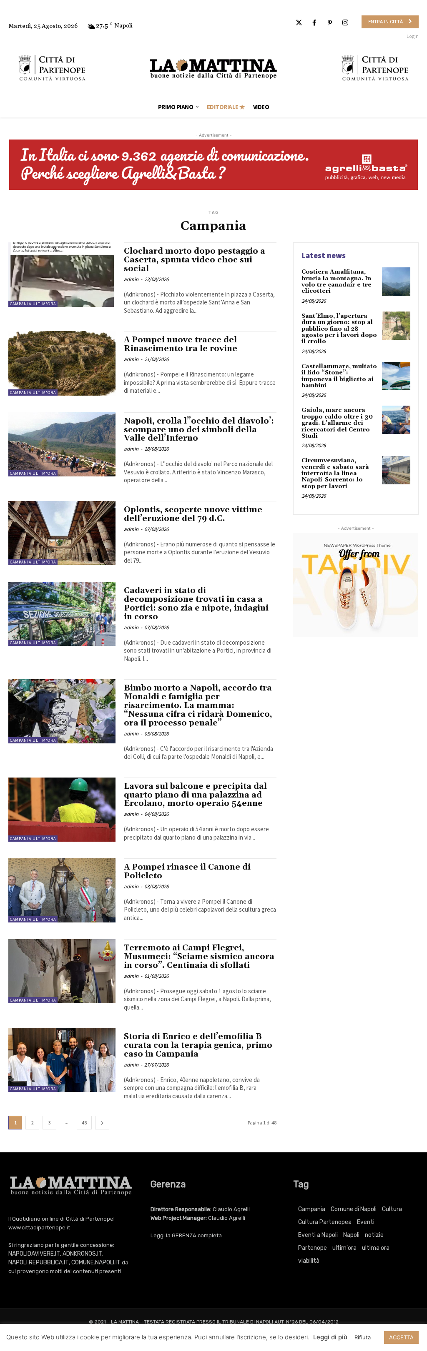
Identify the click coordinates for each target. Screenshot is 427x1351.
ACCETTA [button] (401, 1337)
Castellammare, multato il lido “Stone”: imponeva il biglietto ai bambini (339, 376)
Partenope (312, 1247)
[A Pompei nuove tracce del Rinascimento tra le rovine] (62, 363)
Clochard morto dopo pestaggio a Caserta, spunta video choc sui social (194, 260)
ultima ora (375, 1247)
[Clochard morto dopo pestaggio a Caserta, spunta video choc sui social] (62, 274)
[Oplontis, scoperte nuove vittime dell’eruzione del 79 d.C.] (62, 533)
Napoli (351, 1235)
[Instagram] (345, 23)
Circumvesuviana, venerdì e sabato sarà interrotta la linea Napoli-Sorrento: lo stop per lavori (335, 473)
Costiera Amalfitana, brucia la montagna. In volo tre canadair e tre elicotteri (336, 281)
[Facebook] (314, 23)
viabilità (308, 1260)
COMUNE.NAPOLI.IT (96, 1262)
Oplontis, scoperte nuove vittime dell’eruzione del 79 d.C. (193, 514)
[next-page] (102, 1122)
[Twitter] (298, 23)
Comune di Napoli (354, 1209)
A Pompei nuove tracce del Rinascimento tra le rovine (180, 344)
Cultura (392, 1209)
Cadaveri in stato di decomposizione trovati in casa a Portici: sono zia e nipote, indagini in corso (196, 604)
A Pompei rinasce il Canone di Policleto (187, 871)
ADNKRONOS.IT (82, 1253)
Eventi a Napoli (318, 1235)
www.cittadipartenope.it (39, 1227)
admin (131, 279)
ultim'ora (344, 1247)
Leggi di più (330, 1337)
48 (84, 1122)
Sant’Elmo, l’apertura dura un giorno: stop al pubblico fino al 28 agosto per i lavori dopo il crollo (339, 329)
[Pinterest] (330, 23)
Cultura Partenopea (325, 1222)
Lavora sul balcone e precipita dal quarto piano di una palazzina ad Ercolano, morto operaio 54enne (195, 795)
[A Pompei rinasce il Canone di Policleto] (62, 890)
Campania (311, 1209)
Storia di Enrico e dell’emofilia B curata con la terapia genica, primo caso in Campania (198, 1045)
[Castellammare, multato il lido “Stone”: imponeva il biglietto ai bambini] (396, 376)
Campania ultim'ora (33, 304)
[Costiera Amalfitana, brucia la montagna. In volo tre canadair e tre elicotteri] (396, 281)
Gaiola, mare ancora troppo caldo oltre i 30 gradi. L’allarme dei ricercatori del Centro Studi (337, 423)
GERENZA (184, 1235)
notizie (374, 1235)
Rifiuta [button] (362, 1337)
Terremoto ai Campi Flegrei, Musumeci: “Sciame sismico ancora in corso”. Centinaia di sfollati (199, 956)
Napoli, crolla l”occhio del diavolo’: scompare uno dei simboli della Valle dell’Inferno (199, 430)
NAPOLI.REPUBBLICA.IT (38, 1262)
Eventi (365, 1222)
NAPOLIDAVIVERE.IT (34, 1253)
